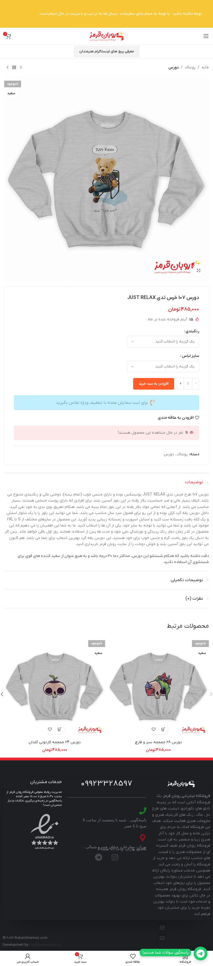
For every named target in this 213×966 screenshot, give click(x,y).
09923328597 (107, 784)
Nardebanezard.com (45, 945)
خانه (205, 67)
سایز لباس (190, 356)
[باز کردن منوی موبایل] (206, 36)
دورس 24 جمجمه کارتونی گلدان (55, 742)
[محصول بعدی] (7, 67)
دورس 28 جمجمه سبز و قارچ (158, 742)
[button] (162, 927)
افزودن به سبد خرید (154, 383)
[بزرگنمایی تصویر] (198, 270)
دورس (173, 67)
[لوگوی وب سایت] (106, 36)
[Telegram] (98, 857)
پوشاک (190, 67)
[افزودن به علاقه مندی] (153, 729)
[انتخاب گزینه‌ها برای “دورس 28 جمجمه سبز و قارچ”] (163, 729)
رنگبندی (192, 331)
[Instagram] (115, 857)
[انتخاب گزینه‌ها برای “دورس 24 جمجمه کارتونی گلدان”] (59, 729)
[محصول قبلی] (20, 67)
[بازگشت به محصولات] (14, 67)
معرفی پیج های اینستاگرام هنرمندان (106, 51)
